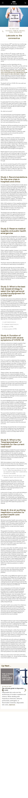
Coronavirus (9, 30)
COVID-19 (15, 30)
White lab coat (18, 32)
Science (11, 32)
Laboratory (22, 30)
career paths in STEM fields (8, 147)
